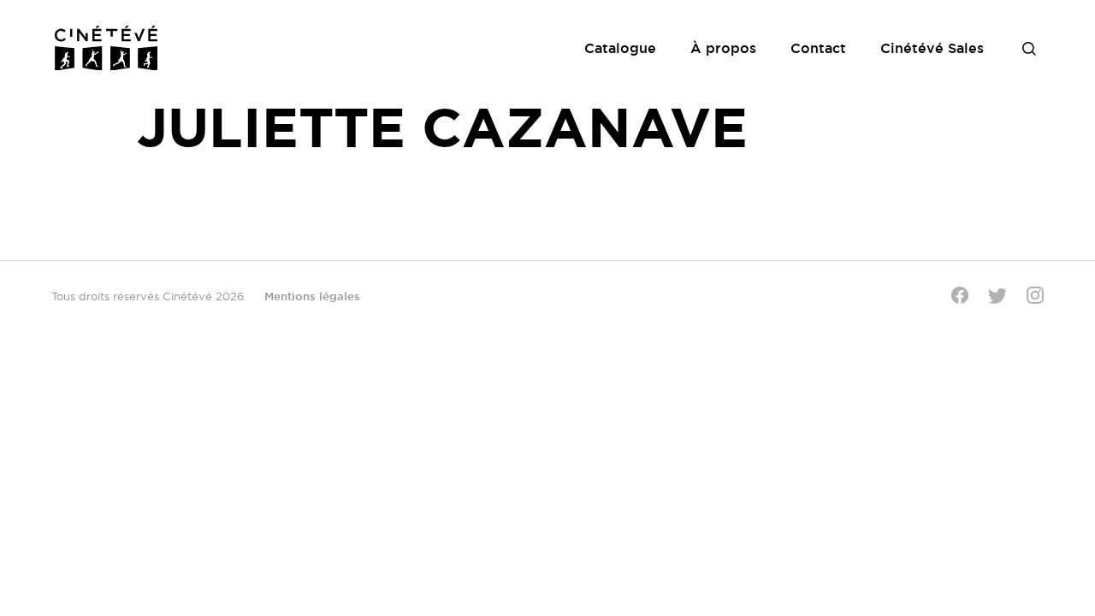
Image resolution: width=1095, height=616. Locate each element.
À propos (723, 48)
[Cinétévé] (106, 48)
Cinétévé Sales (932, 48)
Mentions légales (312, 296)
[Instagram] (1035, 295)
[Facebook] (959, 295)
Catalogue (620, 48)
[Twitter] (997, 295)
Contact (818, 48)
